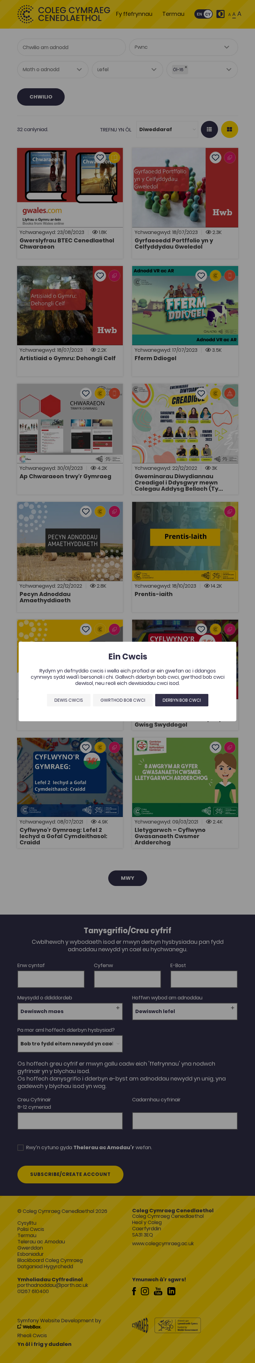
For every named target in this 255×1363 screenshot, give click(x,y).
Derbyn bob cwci (182, 700)
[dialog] (127, 681)
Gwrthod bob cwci (122, 700)
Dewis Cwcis (68, 700)
